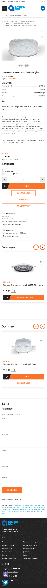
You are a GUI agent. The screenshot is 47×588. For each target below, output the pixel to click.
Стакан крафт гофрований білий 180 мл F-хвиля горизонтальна (21, 509)
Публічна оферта (7, 2)
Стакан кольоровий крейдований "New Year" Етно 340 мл (27, 507)
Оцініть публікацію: (8, 414)
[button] (42, 179)
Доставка (26, 552)
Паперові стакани (8, 545)
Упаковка (5, 542)
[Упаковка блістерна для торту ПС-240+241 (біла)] (23, 45)
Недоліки (5, 434)
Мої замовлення (19, 2)
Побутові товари (28, 548)
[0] (43, 8)
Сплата (4, 555)
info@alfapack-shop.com (11, 572)
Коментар (5, 450)
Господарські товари (30, 545)
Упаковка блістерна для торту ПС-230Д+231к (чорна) (23, 285)
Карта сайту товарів (30, 558)
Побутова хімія (7, 548)
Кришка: (4, 169)
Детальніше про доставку (12, 224)
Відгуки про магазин (9, 558)
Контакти (26, 555)
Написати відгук (12, 490)
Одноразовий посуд (30, 542)
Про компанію (7, 552)
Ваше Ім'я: (5, 466)
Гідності (4, 418)
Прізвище (5, 477)
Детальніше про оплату (11, 236)
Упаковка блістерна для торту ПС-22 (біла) (19, 364)
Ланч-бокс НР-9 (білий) (23, 511)
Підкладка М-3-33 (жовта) (21, 506)
